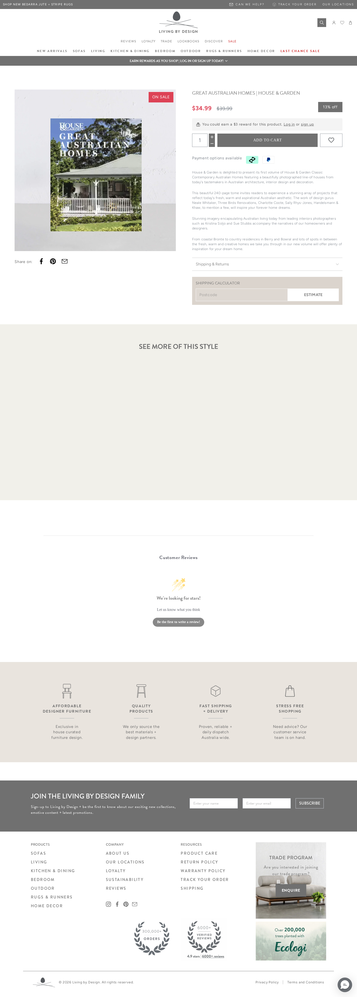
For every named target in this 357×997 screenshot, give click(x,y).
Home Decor (261, 51)
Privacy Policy (267, 982)
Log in (289, 124)
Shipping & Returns (212, 264)
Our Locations (338, 4)
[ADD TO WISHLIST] (331, 140)
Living (98, 51)
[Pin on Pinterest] (53, 261)
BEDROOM (43, 879)
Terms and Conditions (305, 982)
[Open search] (321, 22)
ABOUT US (118, 853)
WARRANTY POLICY (203, 871)
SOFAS (38, 853)
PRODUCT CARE (199, 853)
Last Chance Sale (300, 51)
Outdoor (191, 51)
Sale (232, 41)
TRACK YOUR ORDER (205, 879)
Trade (166, 41)
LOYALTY (116, 871)
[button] (178, 61)
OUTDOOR (43, 888)
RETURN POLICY (199, 862)
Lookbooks (188, 41)
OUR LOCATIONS (125, 862)
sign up (307, 124)
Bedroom (165, 51)
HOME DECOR (47, 906)
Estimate (313, 294)
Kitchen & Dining (130, 51)
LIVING (39, 862)
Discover (214, 41)
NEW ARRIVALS (52, 51)
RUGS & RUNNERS (52, 897)
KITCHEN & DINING (53, 871)
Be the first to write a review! (178, 622)
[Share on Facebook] (41, 261)
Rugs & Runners (224, 51)
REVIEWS (116, 888)
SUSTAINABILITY (125, 879)
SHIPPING (192, 888)
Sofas (79, 51)
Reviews (128, 41)
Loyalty (148, 41)
